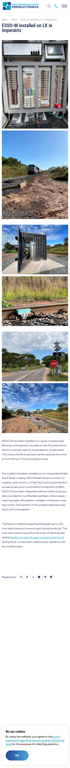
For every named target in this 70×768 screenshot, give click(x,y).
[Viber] (51, 577)
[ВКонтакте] (21, 577)
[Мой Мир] (33, 577)
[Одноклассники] (27, 577)
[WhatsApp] (39, 577)
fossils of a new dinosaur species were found (37, 537)
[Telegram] (45, 577)
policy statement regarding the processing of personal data (35, 740)
